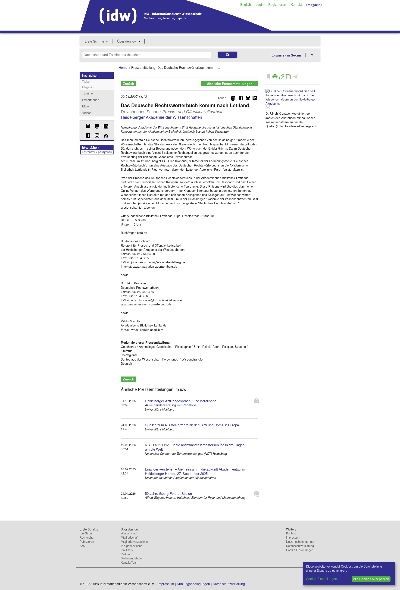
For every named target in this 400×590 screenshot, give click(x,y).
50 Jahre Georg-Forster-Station (168, 493)
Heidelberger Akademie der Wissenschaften (161, 117)
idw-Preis (127, 550)
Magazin (88, 87)
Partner (125, 554)
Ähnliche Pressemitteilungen (230, 83)
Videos (86, 112)
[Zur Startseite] (176, 29)
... (305, 122)
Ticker (86, 81)
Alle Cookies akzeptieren (371, 579)
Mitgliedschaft (129, 537)
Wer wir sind (129, 533)
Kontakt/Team (129, 562)
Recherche (87, 537)
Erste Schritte (94, 41)
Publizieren (87, 542)
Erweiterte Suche (286, 55)
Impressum (293, 537)
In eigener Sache (131, 546)
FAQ (82, 546)
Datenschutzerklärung (300, 546)
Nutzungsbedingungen (300, 542)
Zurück (128, 83)
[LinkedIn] (104, 126)
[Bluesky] (86, 126)
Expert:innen (90, 99)
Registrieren (277, 4)
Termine (87, 93)
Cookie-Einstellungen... (323, 578)
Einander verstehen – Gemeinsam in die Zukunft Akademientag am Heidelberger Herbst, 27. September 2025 (195, 471)
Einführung (87, 533)
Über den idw (127, 41)
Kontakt (296, 4)
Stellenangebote (131, 558)
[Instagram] (95, 135)
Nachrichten (90, 75)
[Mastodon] (95, 126)
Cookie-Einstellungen (299, 550)
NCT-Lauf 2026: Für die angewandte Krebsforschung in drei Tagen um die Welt (194, 447)
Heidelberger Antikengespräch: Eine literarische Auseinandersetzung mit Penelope (180, 403)
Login (260, 4)
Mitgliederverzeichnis (134, 542)
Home (123, 67)
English (245, 4)
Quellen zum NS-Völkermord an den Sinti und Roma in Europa (192, 424)
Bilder (86, 106)
